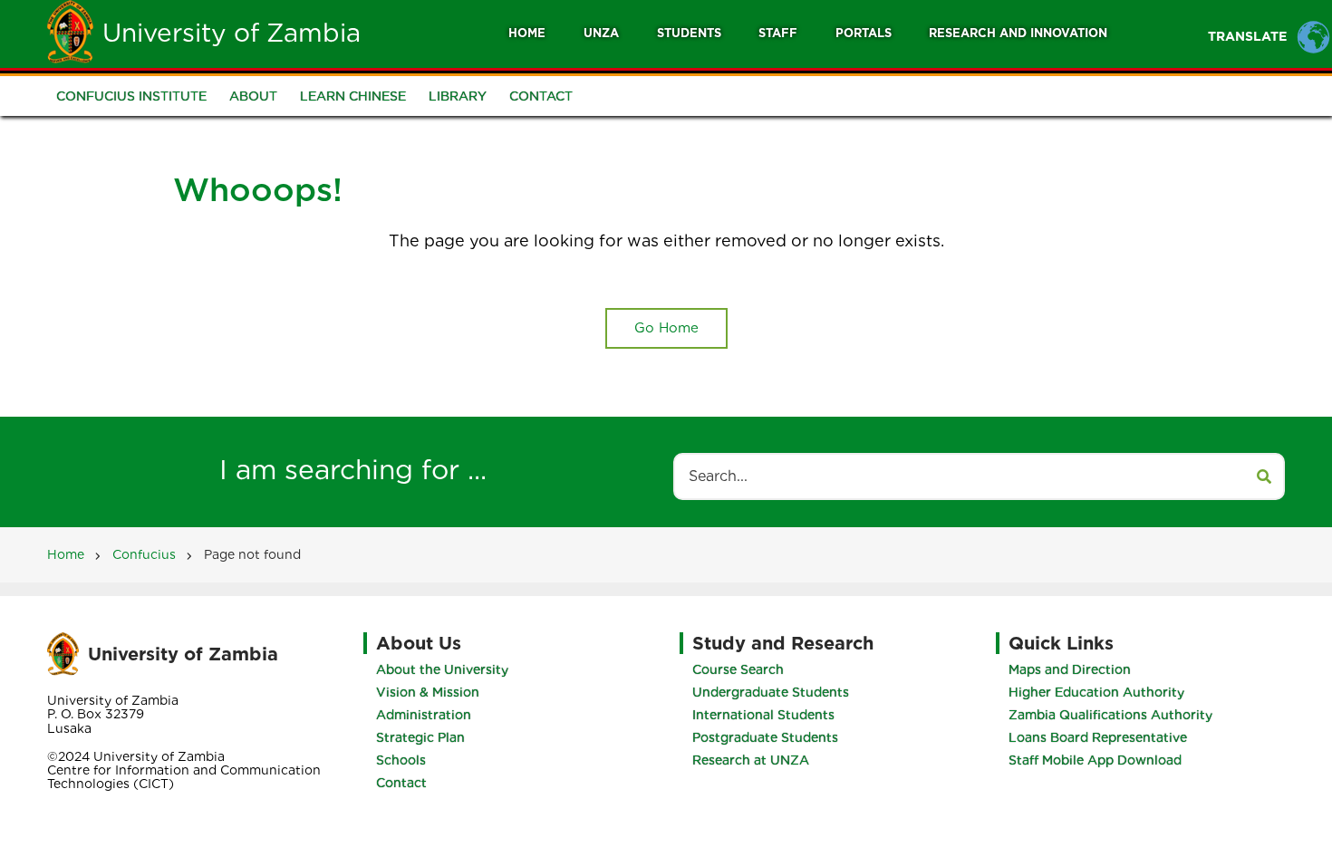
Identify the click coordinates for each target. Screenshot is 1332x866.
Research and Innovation (1018, 33)
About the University (442, 669)
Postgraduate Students (765, 737)
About (253, 96)
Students (689, 33)
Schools (401, 760)
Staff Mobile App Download (1095, 760)
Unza (601, 33)
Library (458, 96)
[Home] (70, 31)
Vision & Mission (427, 692)
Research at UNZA (750, 760)
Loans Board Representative (1098, 737)
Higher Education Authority (1096, 692)
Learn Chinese (353, 96)
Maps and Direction (1070, 669)
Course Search (738, 669)
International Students (763, 714)
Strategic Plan (420, 737)
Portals (863, 33)
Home (526, 33)
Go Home (666, 328)
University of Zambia (231, 32)
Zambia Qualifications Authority (1110, 714)
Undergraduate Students (770, 692)
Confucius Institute (131, 96)
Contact (541, 96)
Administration (423, 714)
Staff (777, 33)
